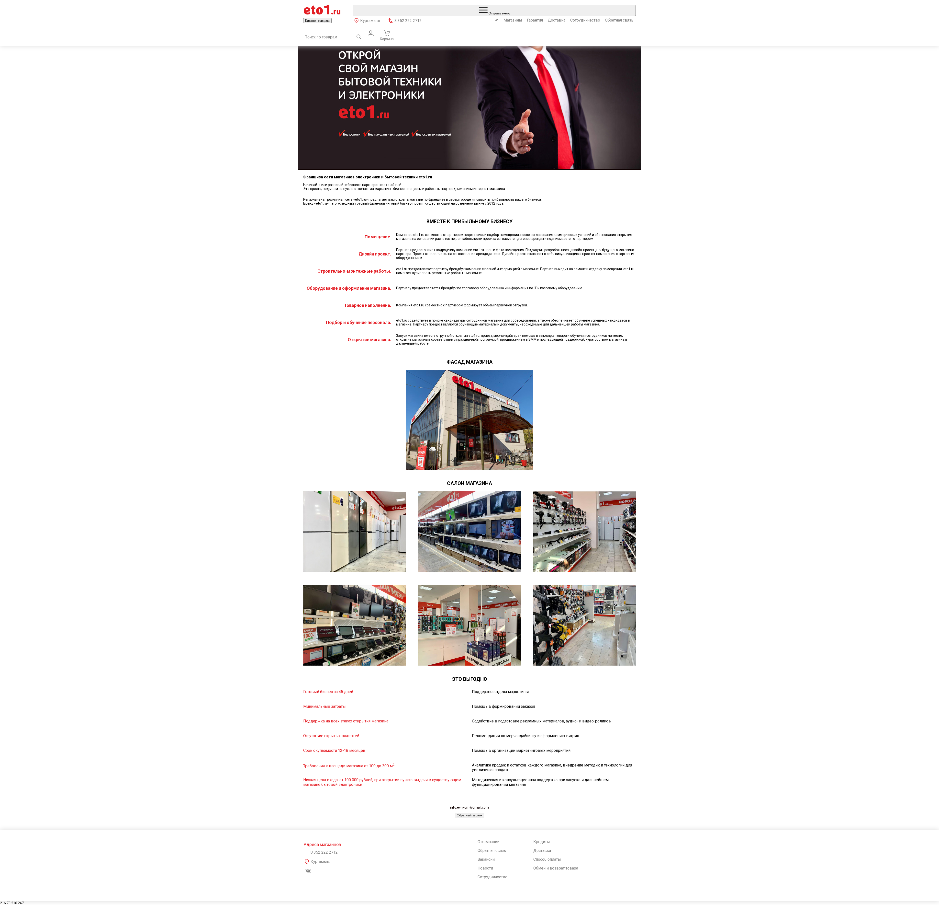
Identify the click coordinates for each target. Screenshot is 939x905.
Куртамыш (370, 20)
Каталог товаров (317, 21)
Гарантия (535, 20)
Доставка (556, 20)
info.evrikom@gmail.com (469, 807)
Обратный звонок (469, 815)
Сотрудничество (585, 20)
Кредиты (541, 841)
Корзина (387, 39)
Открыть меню (499, 13)
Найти (358, 36)
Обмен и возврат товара (555, 868)
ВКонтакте (308, 871)
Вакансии (486, 859)
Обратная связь (619, 20)
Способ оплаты (547, 859)
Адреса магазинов (322, 844)
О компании (488, 841)
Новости (485, 868)
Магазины (512, 20)
